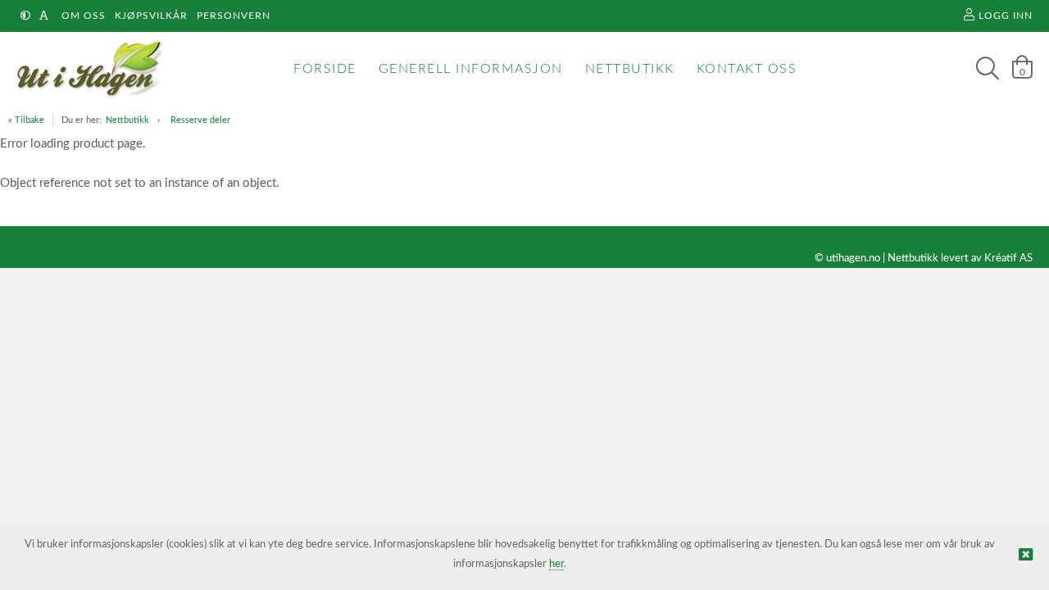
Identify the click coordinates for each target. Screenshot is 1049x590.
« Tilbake (26, 120)
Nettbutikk (127, 120)
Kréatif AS (1008, 258)
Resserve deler (200, 120)
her (556, 564)
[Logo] (85, 69)
